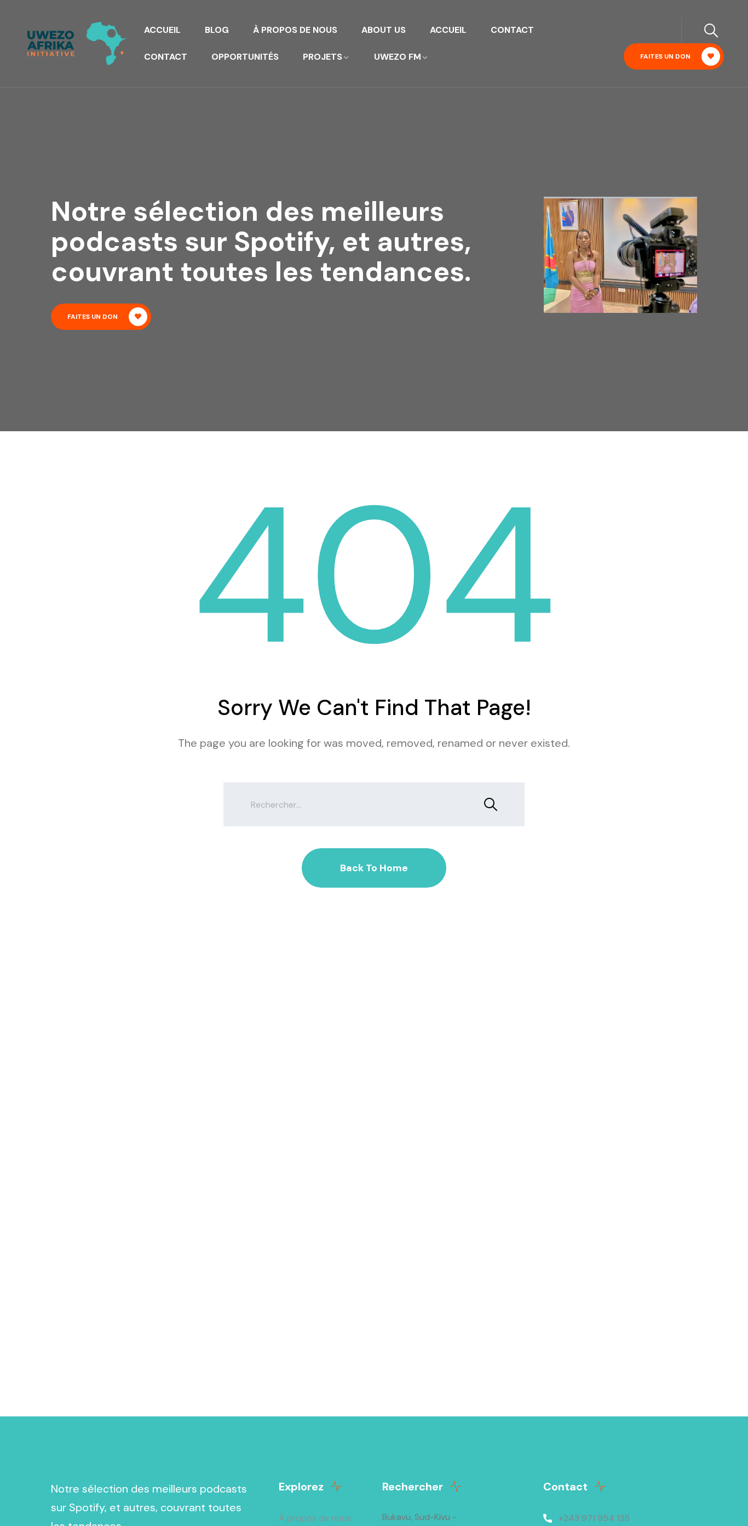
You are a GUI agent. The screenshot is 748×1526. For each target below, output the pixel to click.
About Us (383, 30)
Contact (512, 30)
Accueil (162, 30)
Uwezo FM (397, 56)
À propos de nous (295, 30)
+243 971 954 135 (594, 1518)
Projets (322, 56)
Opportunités (245, 56)
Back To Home (374, 868)
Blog (217, 30)
